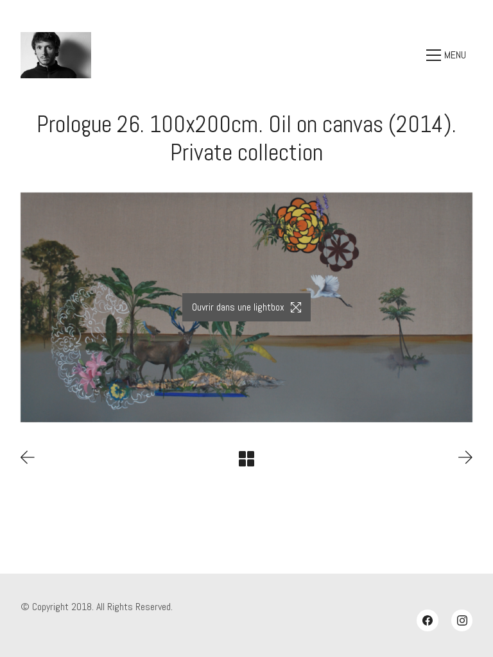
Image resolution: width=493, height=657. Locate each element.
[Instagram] (462, 620)
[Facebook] (427, 620)
